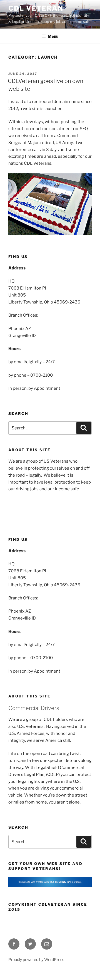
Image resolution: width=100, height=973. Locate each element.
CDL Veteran (35, 8)
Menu (53, 36)
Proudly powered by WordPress (36, 959)
